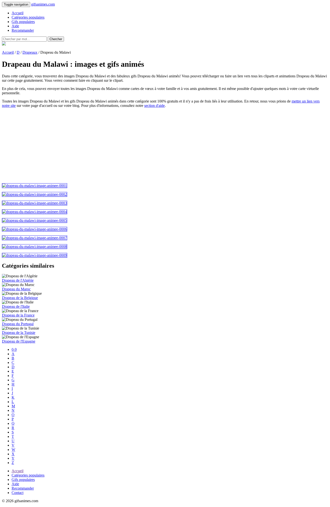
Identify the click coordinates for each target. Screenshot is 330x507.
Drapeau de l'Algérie (18, 280)
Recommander (23, 30)
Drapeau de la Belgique (20, 298)
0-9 (14, 349)
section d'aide (154, 105)
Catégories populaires (28, 17)
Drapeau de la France (18, 315)
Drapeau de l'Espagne (18, 341)
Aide (15, 26)
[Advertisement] (147, 145)
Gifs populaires (23, 22)
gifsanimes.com (43, 4)
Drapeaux (29, 52)
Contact (17, 493)
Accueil (17, 13)
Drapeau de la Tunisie (18, 333)
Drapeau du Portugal (18, 324)
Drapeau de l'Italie (16, 306)
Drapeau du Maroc (16, 289)
